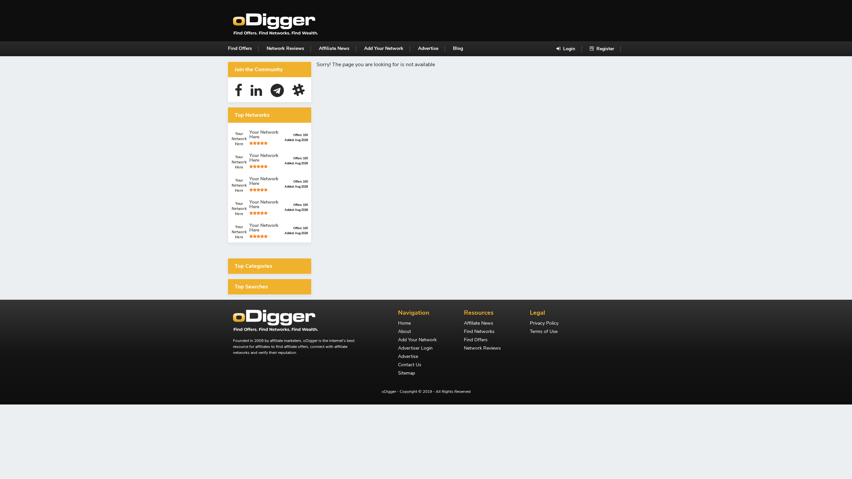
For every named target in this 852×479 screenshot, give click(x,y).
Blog (458, 48)
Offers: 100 (300, 135)
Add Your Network (383, 48)
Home (404, 323)
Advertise (428, 48)
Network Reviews (285, 48)
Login (568, 49)
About (404, 332)
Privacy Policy (544, 323)
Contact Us (409, 365)
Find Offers (240, 48)
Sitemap (406, 373)
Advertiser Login (415, 348)
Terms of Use (543, 332)
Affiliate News (334, 48)
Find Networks (479, 332)
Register (604, 49)
